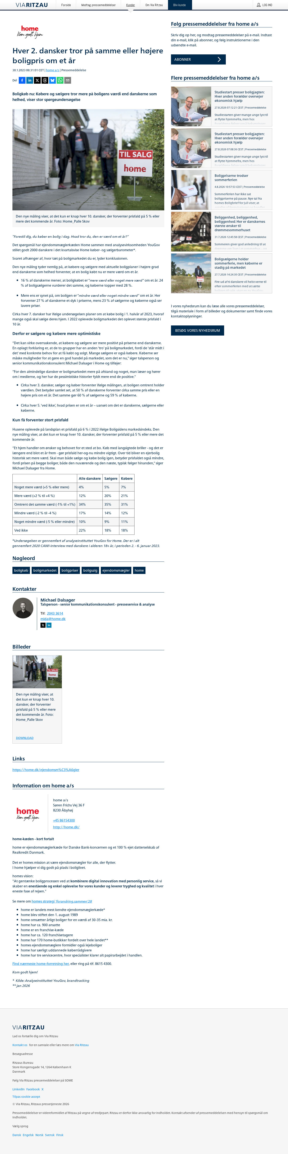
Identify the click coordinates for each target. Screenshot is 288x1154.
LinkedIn (18, 1089)
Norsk (39, 1135)
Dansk (16, 1135)
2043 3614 (55, 613)
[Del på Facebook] (22, 80)
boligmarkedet (45, 570)
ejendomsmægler (116, 570)
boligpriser (70, 570)
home (139, 570)
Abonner (182, 59)
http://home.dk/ (66, 827)
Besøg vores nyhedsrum (197, 330)
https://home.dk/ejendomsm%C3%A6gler (45, 770)
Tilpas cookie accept (26, 1096)
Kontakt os (19, 1045)
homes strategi (62, 901)
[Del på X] (37, 80)
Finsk (59, 1135)
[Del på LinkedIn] (29, 80)
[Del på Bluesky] (52, 80)
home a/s (52, 70)
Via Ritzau (82, 1045)
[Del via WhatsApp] (60, 80)
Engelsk (28, 1135)
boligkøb (21, 570)
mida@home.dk (53, 619)
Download (25, 737)
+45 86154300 (64, 820)
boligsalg (90, 570)
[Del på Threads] (45, 80)
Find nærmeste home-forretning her (40, 964)
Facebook (33, 1089)
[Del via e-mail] (67, 80)
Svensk (50, 1135)
